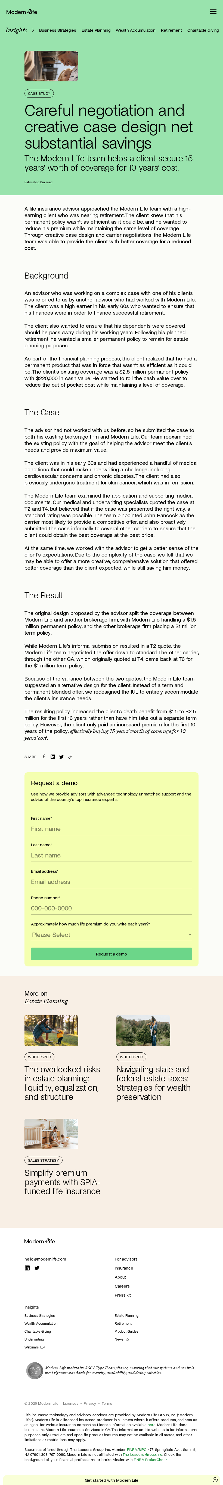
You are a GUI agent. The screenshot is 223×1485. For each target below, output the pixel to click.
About (120, 1276)
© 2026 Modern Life (41, 1403)
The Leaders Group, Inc (142, 1454)
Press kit (123, 1294)
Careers (122, 1285)
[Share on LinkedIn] (53, 757)
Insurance (124, 1267)
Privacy (90, 1403)
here (152, 1424)
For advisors (126, 1258)
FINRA (132, 1449)
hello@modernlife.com (45, 1258)
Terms (107, 1403)
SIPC (143, 1449)
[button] (213, 11)
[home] (22, 11)
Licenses (71, 1403)
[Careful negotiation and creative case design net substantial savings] (61, 757)
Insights (31, 1306)
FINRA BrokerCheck (151, 1459)
